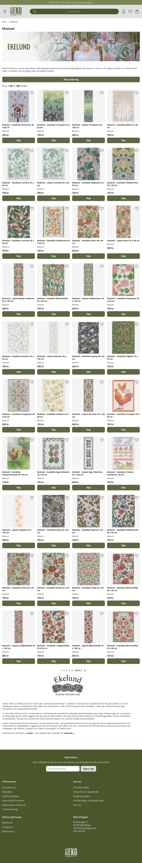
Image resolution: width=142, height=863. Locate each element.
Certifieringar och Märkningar (88, 800)
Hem (4, 21)
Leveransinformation (13, 800)
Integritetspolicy (81, 796)
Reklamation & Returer (14, 805)
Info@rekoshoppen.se (84, 828)
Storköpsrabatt (81, 787)
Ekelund (13, 21)
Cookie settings (10, 809)
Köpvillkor (7, 791)
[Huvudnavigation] (5, 11)
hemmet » (69, 733)
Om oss (77, 805)
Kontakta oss (9, 787)
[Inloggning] (123, 11)
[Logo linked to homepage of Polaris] (16, 11)
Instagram (7, 827)
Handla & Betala (10, 796)
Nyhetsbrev (8, 831)
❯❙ (85, 670)
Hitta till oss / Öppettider (86, 791)
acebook (7, 822)
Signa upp (88, 768)
